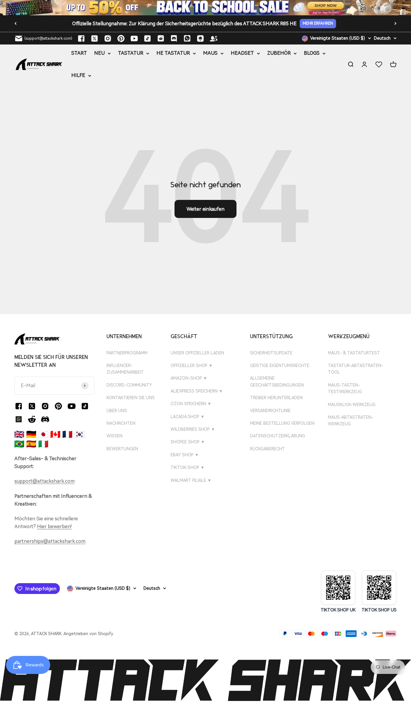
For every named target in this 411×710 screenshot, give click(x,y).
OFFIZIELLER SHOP (192, 365)
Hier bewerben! (54, 526)
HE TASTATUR (173, 53)
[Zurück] (15, 23)
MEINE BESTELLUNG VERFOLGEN (282, 423)
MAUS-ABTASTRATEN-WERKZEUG (350, 420)
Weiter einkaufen (205, 209)
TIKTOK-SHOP (188, 467)
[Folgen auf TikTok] (147, 38)
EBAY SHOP (185, 454)
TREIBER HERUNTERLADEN (276, 397)
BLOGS (312, 53)
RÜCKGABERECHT (267, 448)
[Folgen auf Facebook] (81, 38)
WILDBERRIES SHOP (193, 429)
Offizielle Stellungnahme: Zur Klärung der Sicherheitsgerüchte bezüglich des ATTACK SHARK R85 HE (184, 23)
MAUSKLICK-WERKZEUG (351, 404)
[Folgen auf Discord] (174, 38)
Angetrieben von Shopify (88, 633)
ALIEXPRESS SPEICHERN (197, 391)
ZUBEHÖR (279, 53)
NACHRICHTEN (121, 423)
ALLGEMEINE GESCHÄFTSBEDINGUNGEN (277, 381)
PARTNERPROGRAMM (127, 352)
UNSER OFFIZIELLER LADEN (197, 352)
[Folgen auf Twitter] (94, 38)
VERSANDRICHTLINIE (270, 410)
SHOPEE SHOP (188, 441)
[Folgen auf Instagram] (108, 38)
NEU (99, 53)
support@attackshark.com (44, 481)
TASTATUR (130, 53)
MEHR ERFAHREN (318, 24)
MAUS (210, 53)
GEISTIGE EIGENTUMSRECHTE (279, 365)
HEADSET (242, 53)
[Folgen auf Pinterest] (121, 38)
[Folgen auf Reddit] (160, 38)
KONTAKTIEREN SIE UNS (131, 397)
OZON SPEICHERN (191, 403)
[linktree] (200, 38)
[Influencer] (213, 38)
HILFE (78, 75)
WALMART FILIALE (191, 480)
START (79, 53)
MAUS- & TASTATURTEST (354, 352)
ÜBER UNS (117, 410)
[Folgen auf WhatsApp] (18, 419)
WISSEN (114, 435)
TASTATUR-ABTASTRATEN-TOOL (355, 369)
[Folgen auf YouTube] (134, 38)
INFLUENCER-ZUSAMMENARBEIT (125, 369)
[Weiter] (395, 23)
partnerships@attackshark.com (49, 541)
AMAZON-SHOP (189, 378)
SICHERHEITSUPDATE (271, 352)
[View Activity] (205, 7)
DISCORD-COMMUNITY (129, 385)
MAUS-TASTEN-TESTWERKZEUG (345, 388)
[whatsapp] (187, 38)
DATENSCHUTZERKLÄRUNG (277, 435)
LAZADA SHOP (188, 416)
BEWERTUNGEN (122, 448)
